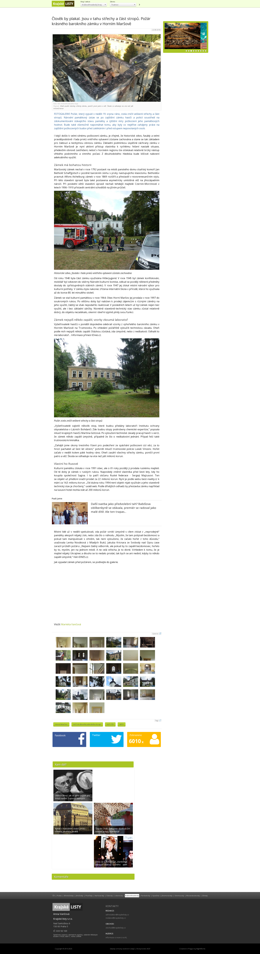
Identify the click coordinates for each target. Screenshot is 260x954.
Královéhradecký (132, 895)
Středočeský (69, 895)
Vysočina (155, 895)
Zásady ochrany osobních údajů (122, 949)
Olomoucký (179, 895)
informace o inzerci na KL (116, 937)
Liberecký (119, 895)
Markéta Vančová (71, 624)
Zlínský (205, 895)
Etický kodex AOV (143, 949)
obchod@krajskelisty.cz (116, 927)
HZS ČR (110, 724)
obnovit (139, 4)
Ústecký (109, 895)
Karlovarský (99, 895)
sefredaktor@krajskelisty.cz (117, 914)
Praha (59, 895)
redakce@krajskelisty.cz (116, 918)
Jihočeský (79, 895)
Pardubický (145, 895)
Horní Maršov (61, 724)
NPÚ (122, 724)
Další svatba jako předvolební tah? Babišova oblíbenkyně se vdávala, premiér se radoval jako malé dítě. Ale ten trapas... (123, 508)
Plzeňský (89, 895)
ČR (54, 895)
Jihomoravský (167, 895)
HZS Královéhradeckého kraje (87, 724)
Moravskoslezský (193, 895)
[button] (93, 4)
